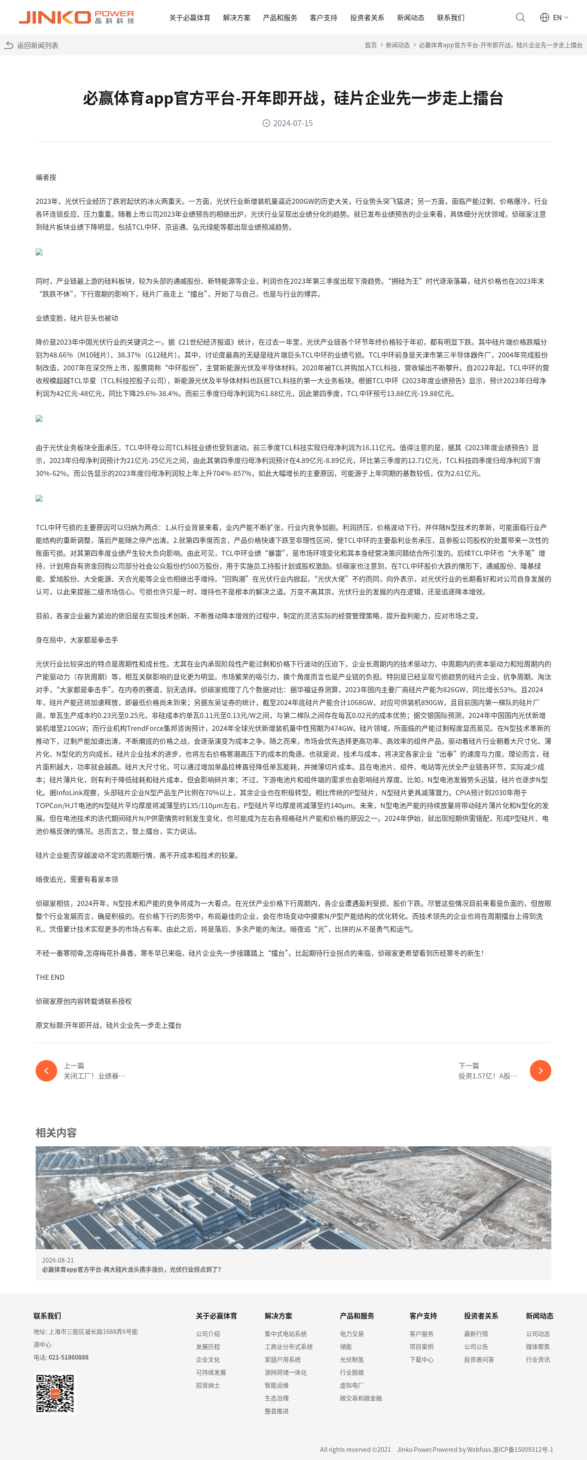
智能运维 (277, 1385)
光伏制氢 (352, 1359)
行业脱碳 (352, 1372)
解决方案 (237, 17)
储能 (346, 1346)
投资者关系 (367, 17)
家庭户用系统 (283, 1359)
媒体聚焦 (538, 1346)
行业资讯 (538, 1359)
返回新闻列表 (37, 45)
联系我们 (451, 17)
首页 (371, 44)
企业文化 (208, 1359)
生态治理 (277, 1397)
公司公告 (476, 1346)
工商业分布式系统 (289, 1346)
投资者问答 (479, 1359)
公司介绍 (208, 1333)
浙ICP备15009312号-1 (523, 1449)
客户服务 (422, 1333)
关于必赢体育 (190, 17)
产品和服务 (280, 17)
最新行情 (476, 1333)
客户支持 (323, 17)
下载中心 (422, 1359)
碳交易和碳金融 (361, 1397)
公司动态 (538, 1333)
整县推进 (277, 1410)
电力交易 (352, 1333)
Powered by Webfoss (462, 1449)
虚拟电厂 (352, 1385)
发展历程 (208, 1346)
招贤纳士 (208, 1385)
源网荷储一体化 (286, 1372)
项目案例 (422, 1346)
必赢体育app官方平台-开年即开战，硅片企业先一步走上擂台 (501, 44)
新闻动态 (411, 17)
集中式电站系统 (286, 1333)
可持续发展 (211, 1372)
